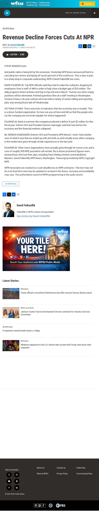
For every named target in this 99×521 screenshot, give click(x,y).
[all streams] (95, 13)
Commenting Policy (84, 474)
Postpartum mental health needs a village (21, 330)
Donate (89, 4)
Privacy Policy (62, 474)
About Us (40, 468)
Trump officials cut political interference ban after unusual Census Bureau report (56, 293)
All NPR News (8, 28)
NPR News (24, 289)
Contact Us (61, 468)
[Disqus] (49, 423)
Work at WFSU (42, 474)
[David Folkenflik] (8, 209)
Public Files (80, 468)
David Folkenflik (17, 45)
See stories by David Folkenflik (33, 216)
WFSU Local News (27, 308)
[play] (7, 12)
